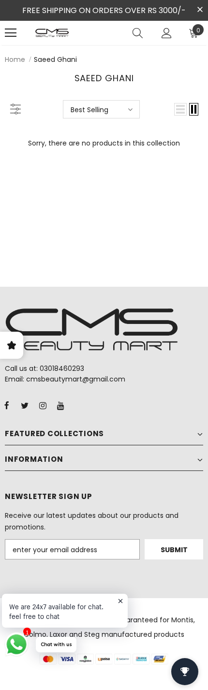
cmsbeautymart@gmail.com (75, 379)
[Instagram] (42, 405)
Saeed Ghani (55, 59)
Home (15, 59)
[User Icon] (167, 33)
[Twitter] (24, 405)
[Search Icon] (138, 33)
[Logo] (52, 33)
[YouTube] (60, 405)
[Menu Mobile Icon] (10, 33)
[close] (200, 10)
